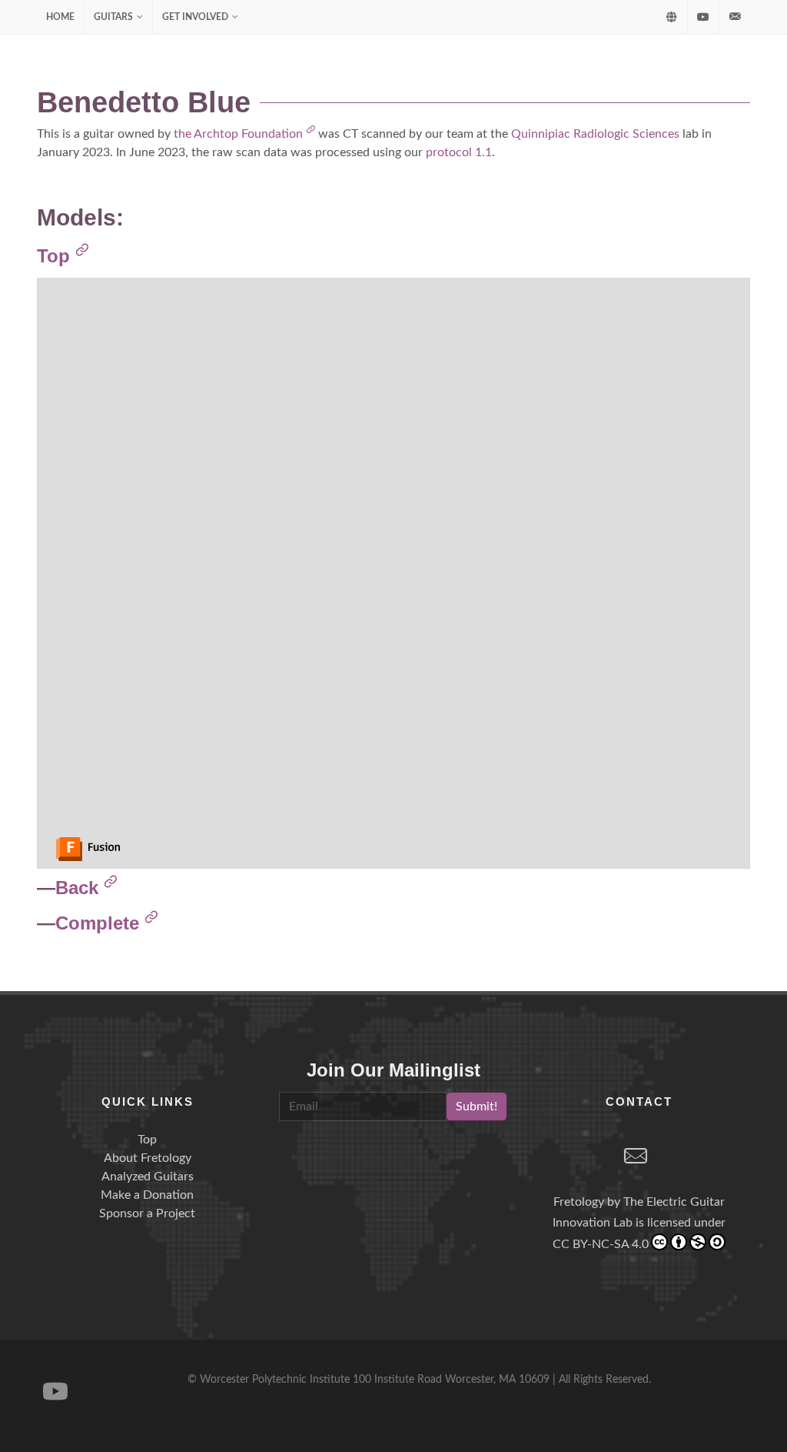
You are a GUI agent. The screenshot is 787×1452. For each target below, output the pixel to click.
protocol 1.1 (459, 152)
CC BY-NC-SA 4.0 (601, 1244)
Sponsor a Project (147, 1213)
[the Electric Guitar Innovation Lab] (671, 17)
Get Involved (195, 17)
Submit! (476, 1106)
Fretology (578, 1202)
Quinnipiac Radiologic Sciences (595, 134)
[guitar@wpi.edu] (734, 17)
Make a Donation (147, 1195)
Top (56, 255)
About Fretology (147, 1158)
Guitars (113, 17)
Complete (99, 923)
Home (60, 17)
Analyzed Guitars (147, 1176)
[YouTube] (703, 17)
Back (79, 887)
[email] (635, 1157)
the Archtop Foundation (240, 134)
